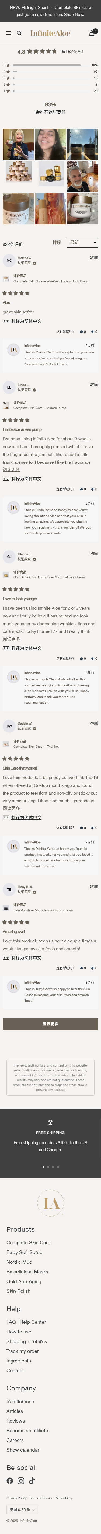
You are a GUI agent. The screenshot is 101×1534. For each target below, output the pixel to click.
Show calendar (22, 1450)
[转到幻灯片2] (48, 1167)
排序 (57, 242)
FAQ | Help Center (26, 1322)
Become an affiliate (27, 1430)
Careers (15, 1440)
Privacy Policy (16, 1498)
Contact (15, 1370)
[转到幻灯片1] (43, 1167)
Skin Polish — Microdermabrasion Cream (43, 910)
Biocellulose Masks (27, 1271)
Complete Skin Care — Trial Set (36, 747)
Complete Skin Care (28, 1242)
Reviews (15, 1421)
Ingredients (18, 1361)
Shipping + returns (26, 1341)
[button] (18, 144)
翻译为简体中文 (26, 321)
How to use (18, 1331)
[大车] (92, 33)
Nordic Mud (19, 1262)
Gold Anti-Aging (23, 1281)
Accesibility (64, 1498)
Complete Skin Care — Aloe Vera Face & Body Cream (51, 281)
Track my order (22, 1351)
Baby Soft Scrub (24, 1252)
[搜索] (19, 33)
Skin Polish (18, 1291)
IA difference (20, 1401)
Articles (14, 1411)
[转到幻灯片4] (58, 1167)
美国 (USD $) (20, 1510)
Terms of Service (41, 1498)
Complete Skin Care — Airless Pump (39, 408)
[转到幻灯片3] (53, 1167)
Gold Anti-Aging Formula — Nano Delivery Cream (49, 577)
